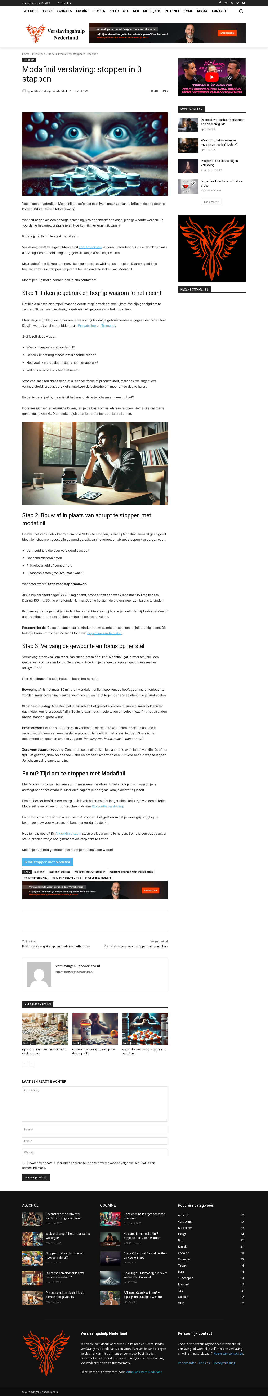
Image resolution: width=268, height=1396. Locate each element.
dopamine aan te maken (104, 633)
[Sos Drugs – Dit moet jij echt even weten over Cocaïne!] (110, 1278)
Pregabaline (87, 326)
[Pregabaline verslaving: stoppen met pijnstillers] (145, 1029)
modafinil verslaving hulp (66, 877)
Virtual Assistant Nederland (144, 1372)
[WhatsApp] (79, 102)
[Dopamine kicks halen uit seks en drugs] (188, 186)
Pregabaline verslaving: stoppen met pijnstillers (136, 946)
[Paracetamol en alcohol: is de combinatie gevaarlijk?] (32, 1298)
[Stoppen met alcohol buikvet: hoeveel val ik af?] (32, 1258)
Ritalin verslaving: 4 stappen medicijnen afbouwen (56, 946)
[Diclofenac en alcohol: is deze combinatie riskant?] (32, 1278)
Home (26, 54)
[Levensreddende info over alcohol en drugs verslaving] (32, 1219)
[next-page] (31, 1063)
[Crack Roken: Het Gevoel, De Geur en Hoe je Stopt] (110, 1258)
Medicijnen (38, 54)
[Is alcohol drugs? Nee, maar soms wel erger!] (32, 1239)
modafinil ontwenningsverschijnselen (131, 871)
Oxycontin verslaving (107, 806)
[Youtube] (243, 3)
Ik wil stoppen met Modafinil (48, 862)
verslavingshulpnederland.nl (49, 90)
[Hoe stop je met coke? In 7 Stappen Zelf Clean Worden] (110, 1239)
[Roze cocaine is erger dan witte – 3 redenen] (110, 1219)
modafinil (39, 871)
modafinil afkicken (60, 871)
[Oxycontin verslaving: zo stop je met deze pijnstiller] (95, 1029)
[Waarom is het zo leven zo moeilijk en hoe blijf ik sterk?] (188, 145)
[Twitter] (231, 3)
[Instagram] (226, 3)
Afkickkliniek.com (68, 833)
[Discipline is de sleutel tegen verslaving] (188, 166)
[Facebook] (220, 3)
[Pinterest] (70, 102)
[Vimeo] (237, 3)
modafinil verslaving (36, 877)
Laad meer (210, 202)
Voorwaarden (187, 1363)
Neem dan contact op (228, 1353)
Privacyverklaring (224, 1363)
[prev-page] (24, 1063)
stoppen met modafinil (98, 877)
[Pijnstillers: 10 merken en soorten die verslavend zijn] (45, 1029)
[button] (241, 11)
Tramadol (108, 326)
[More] (89, 102)
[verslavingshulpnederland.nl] (25, 91)
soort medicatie (90, 247)
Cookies (204, 1363)
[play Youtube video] (212, 77)
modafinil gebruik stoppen (90, 871)
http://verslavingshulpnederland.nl (74, 971)
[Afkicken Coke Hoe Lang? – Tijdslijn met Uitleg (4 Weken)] (110, 1298)
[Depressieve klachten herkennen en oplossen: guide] (188, 125)
